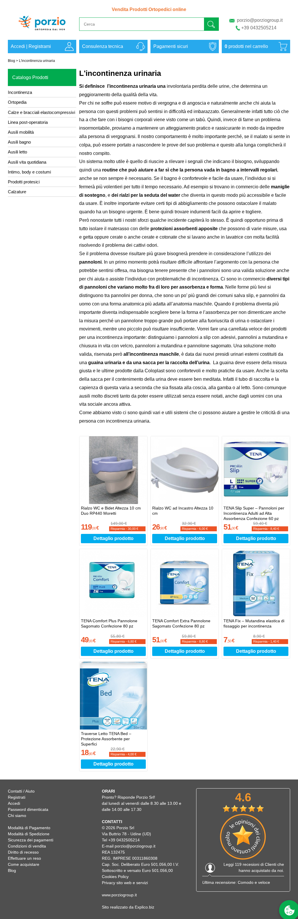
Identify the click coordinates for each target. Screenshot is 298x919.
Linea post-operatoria (28, 122)
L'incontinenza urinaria (37, 61)
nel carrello (246, 46)
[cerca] (211, 24)
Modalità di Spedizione (28, 834)
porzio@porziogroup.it (260, 20)
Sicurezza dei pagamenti (30, 840)
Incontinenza (20, 92)
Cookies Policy (115, 876)
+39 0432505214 (258, 27)
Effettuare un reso (24, 858)
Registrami (40, 46)
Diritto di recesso (23, 852)
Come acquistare (23, 864)
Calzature (17, 191)
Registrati (16, 797)
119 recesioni (247, 864)
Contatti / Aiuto (21, 791)
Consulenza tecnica (102, 46)
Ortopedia (17, 102)
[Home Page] (42, 33)
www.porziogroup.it (119, 895)
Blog (11, 61)
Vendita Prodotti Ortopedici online (149, 9)
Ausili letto (17, 151)
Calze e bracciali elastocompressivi (41, 112)
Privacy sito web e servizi (125, 882)
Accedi (18, 46)
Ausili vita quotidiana (27, 162)
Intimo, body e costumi (29, 171)
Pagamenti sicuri (170, 46)
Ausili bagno (19, 142)
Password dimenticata (28, 809)
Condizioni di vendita (27, 846)
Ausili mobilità (21, 132)
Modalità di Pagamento (29, 827)
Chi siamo (17, 815)
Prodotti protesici (24, 181)
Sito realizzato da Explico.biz (128, 907)
